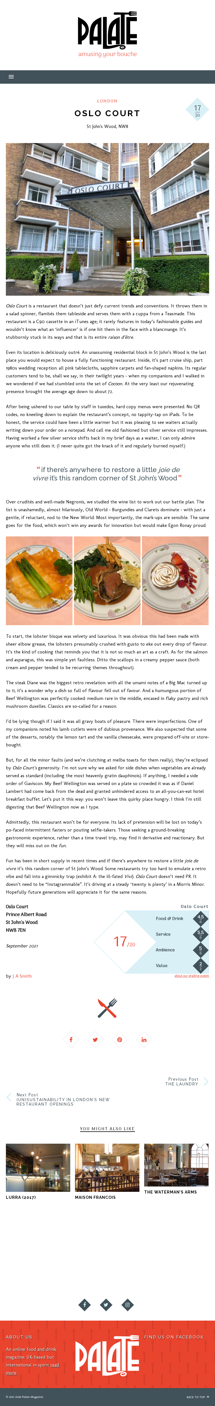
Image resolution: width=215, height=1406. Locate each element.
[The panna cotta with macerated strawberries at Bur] (81, 1271)
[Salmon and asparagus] (39, 580)
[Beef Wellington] (107, 580)
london (107, 101)
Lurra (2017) (21, 1197)
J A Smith (22, 976)
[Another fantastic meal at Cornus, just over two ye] (81, 1241)
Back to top (196, 1397)
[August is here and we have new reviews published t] (134, 1271)
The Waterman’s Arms (170, 1192)
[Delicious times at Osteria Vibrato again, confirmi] (27, 1241)
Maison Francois (95, 1197)
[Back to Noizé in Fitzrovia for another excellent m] (188, 1271)
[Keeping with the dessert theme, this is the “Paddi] (27, 1271)
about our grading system (192, 976)
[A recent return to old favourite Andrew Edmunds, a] (134, 1241)
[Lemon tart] (175, 580)
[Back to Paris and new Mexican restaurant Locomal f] (188, 1241)
